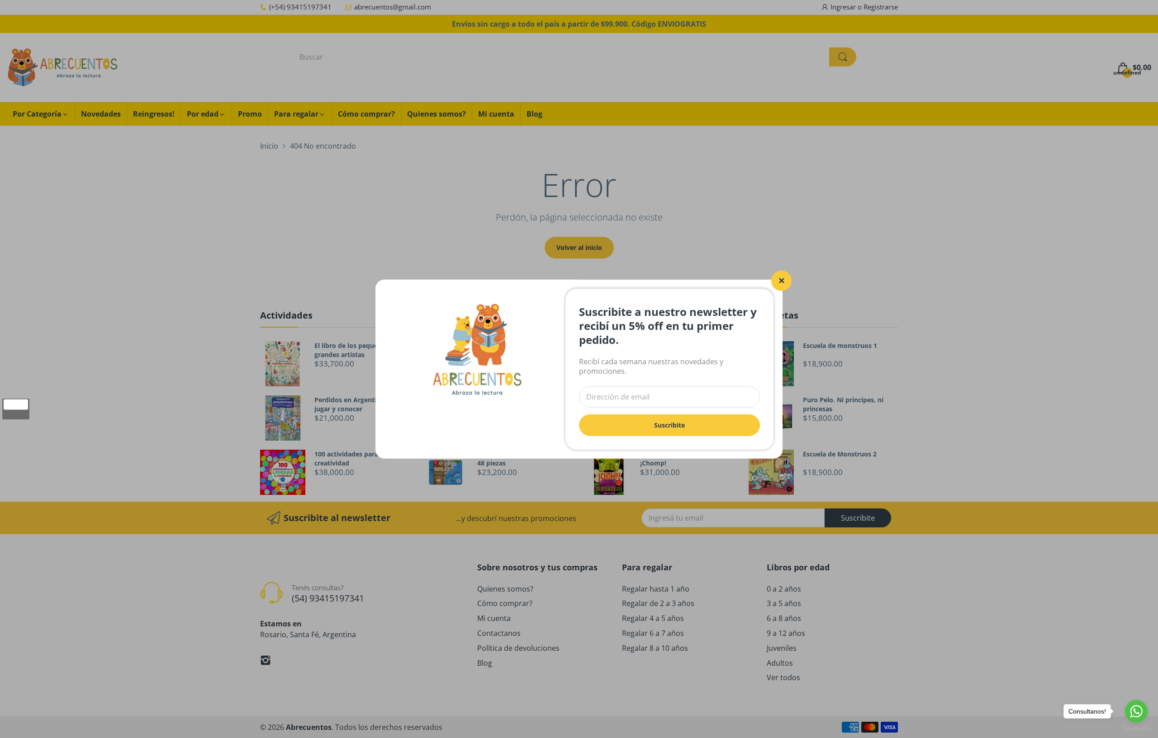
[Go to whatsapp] (1136, 711)
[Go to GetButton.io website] (1136, 729)
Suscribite (669, 424)
